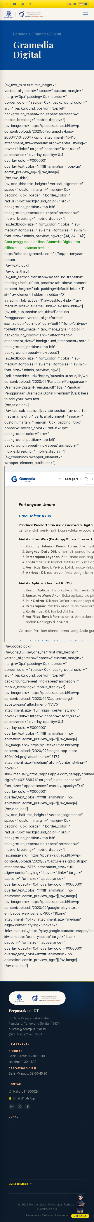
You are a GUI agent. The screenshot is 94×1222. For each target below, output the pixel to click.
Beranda (20, 34)
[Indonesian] (83, 4)
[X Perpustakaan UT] (20, 1106)
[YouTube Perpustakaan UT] (14, 4)
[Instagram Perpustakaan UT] (22, 4)
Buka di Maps (18, 1183)
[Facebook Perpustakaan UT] (6, 4)
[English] (72, 4)
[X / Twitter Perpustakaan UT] (30, 4)
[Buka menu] (86, 14)
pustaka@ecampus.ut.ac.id (27, 1029)
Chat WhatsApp (24, 1098)
